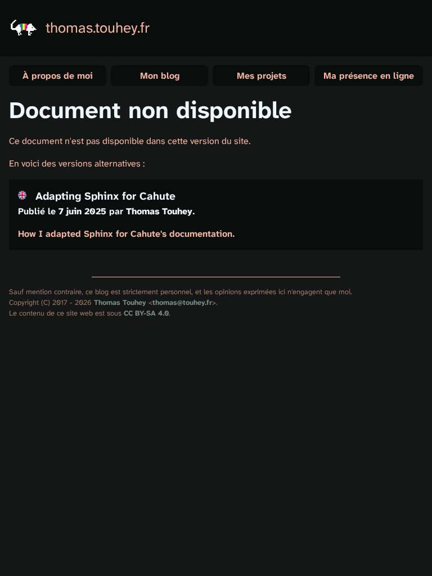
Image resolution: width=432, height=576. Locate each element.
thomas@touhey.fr (182, 302)
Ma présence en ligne (368, 76)
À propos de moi (57, 76)
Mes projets (261, 76)
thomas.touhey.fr (98, 28)
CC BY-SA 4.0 (146, 313)
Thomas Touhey (120, 302)
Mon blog (159, 76)
